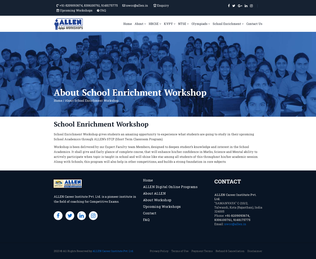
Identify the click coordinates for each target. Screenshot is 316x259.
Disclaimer (254, 251)
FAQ (103, 10)
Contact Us (254, 24)
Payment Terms (202, 251)
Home (127, 24)
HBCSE (154, 24)
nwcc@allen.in (235, 224)
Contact (149, 213)
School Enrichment (227, 24)
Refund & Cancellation (230, 251)
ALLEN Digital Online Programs (170, 187)
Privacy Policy (159, 251)
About (139, 24)
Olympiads (199, 24)
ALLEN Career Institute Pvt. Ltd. (113, 251)
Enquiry (162, 5)
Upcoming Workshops (76, 10)
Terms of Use (180, 251)
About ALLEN (154, 193)
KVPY (169, 24)
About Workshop (157, 200)
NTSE (182, 24)
